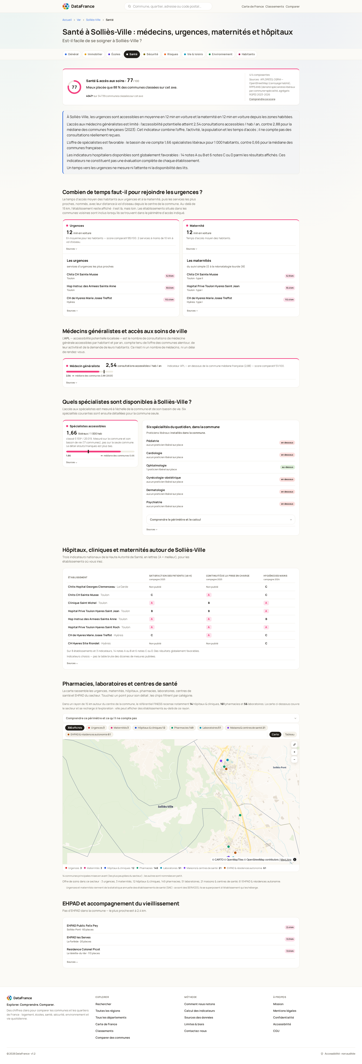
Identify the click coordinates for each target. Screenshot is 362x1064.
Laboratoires (212, 727)
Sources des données (198, 1017)
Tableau (289, 734)
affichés (75, 727)
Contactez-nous (195, 1031)
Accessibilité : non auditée (340, 1053)
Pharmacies (183, 727)
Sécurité (152, 54)
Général (73, 54)
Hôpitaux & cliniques (151, 727)
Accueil (67, 20)
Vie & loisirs (195, 54)
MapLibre (286, 859)
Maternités (121, 727)
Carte (275, 734)
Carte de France (106, 1024)
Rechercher (103, 1004)
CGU (276, 1031)
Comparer (293, 6)
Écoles (115, 54)
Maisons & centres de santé (247, 727)
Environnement (222, 54)
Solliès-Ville (93, 20)
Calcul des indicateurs (199, 1011)
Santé (133, 54)
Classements (274, 6)
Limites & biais (194, 1024)
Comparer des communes (113, 1037)
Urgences (98, 727)
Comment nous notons (199, 1004)
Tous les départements (111, 1017)
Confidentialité (283, 1017)
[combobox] (171, 6)
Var (79, 20)
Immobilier (95, 54)
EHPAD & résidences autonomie (91, 734)
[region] (181, 801)
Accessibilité (282, 1024)
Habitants (248, 54)
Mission (278, 1004)
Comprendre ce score (262, 99)
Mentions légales (284, 1011)
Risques (172, 54)
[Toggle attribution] (294, 859)
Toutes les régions (108, 1011)
